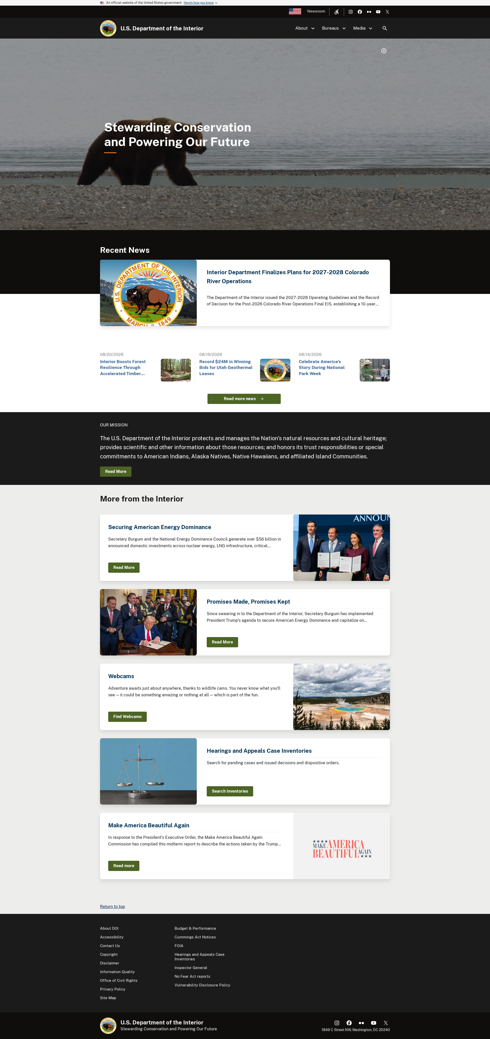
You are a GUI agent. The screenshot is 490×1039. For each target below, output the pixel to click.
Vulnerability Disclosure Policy (202, 985)
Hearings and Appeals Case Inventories (259, 750)
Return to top (112, 906)
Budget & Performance (195, 928)
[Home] (108, 28)
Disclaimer (109, 963)
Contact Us (110, 946)
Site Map (108, 998)
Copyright (109, 954)
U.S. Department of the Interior (161, 28)
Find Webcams (127, 716)
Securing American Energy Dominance (159, 527)
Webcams (121, 676)
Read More (115, 471)
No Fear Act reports (192, 976)
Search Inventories (230, 791)
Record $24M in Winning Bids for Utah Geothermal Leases (226, 367)
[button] (384, 51)
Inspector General (191, 967)
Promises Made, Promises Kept (248, 601)
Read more (123, 865)
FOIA (179, 946)
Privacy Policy (112, 989)
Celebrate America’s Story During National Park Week (322, 367)
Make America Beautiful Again (148, 825)
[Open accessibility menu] (337, 12)
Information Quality (117, 972)
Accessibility (112, 937)
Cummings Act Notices (195, 937)
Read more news (240, 398)
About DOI (109, 928)
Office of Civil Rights (119, 980)
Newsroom (316, 11)
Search (385, 28)
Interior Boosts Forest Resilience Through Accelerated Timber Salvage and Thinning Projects (123, 368)
